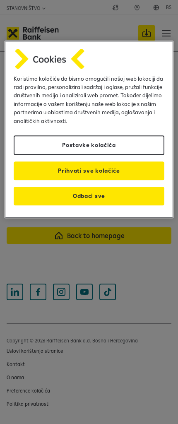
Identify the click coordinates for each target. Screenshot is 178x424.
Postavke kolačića (89, 145)
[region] (89, 129)
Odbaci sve (89, 196)
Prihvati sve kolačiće (89, 170)
